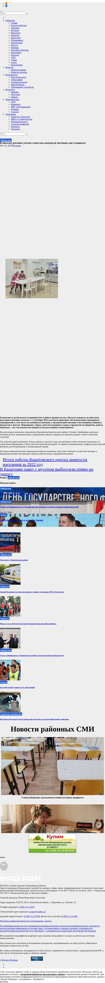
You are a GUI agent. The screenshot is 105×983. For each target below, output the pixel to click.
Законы (14, 97)
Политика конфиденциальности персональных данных (26, 921)
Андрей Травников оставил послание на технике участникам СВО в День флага (32, 592)
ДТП (13, 102)
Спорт (14, 62)
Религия (15, 55)
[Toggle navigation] (1, 11)
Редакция (16, 145)
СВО (13, 57)
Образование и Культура (22, 87)
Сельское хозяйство (20, 124)
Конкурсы (15, 33)
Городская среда (18, 77)
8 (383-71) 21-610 (26, 907)
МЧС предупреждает (20, 107)
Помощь (15, 47)
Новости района (18, 70)
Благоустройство (19, 25)
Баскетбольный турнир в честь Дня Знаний (21, 520)
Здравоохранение (19, 82)
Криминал (16, 104)
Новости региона (19, 72)
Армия (14, 23)
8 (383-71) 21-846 (69, 916)
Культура (15, 35)
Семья (14, 60)
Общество (10, 20)
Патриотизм (16, 43)
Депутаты (15, 94)
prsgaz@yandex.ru (37, 911)
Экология (15, 129)
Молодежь (16, 38)
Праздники (16, 52)
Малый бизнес (17, 84)
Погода (14, 45)
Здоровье (15, 28)
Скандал (15, 112)
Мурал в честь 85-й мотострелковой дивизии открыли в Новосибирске (28, 624)
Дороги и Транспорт (20, 117)
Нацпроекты (11, 75)
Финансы (15, 126)
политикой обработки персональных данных (43, 974)
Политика (10, 89)
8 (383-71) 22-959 (32, 916)
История (15, 30)
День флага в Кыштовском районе (17, 494)
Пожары (15, 109)
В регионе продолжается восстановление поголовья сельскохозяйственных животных (34, 719)
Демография (16, 80)
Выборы (15, 92)
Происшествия (12, 99)
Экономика (10, 114)
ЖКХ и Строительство (21, 119)
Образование (17, 40)
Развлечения (17, 65)
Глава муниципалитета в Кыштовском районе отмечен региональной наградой (39, 507)
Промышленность (19, 121)
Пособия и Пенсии (20, 50)
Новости (9, 67)
